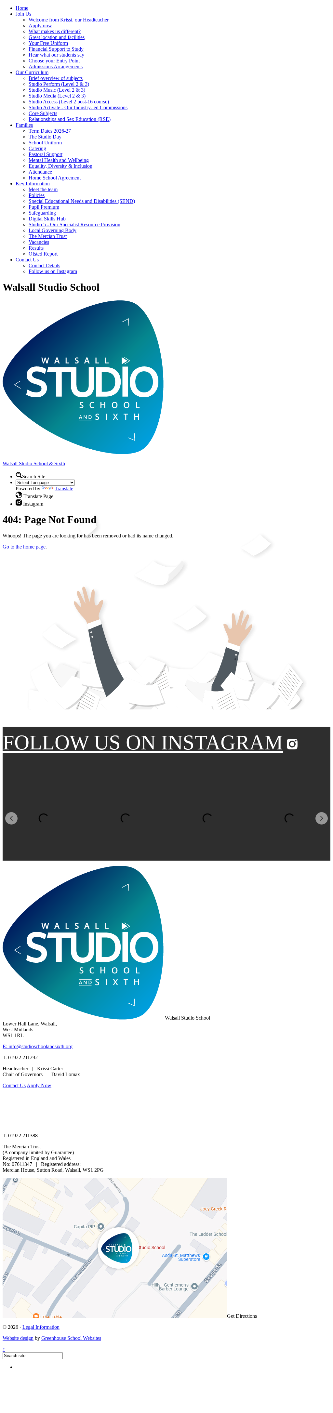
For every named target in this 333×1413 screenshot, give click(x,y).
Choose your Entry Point (54, 60)
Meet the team (43, 189)
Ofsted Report (43, 254)
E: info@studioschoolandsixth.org (38, 1046)
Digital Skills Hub (47, 218)
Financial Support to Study (56, 49)
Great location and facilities (57, 37)
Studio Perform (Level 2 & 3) (59, 84)
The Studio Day (45, 136)
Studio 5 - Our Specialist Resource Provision (74, 224)
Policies (37, 195)
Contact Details (44, 265)
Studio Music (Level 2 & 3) (57, 90)
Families (24, 125)
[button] (19, 495)
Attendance (40, 172)
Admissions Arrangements (56, 66)
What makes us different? (55, 31)
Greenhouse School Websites (71, 1338)
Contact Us (27, 259)
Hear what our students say (56, 55)
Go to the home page (24, 546)
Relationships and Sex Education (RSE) (70, 119)
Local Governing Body (52, 230)
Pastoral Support (45, 154)
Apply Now (39, 1085)
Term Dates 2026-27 (50, 131)
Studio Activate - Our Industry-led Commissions (78, 107)
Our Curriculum (32, 72)
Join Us (23, 14)
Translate (64, 488)
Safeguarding (42, 213)
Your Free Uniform (48, 43)
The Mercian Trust (48, 236)
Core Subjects (43, 113)
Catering (37, 148)
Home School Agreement (55, 177)
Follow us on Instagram (53, 271)
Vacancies (39, 242)
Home (22, 8)
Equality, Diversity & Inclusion (60, 166)
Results (36, 248)
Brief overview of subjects (56, 78)
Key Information (33, 183)
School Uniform (45, 142)
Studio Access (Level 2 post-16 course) (69, 101)
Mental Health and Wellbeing (59, 160)
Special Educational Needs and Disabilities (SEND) (82, 201)
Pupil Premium (44, 207)
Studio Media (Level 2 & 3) (57, 96)
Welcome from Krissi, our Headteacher (69, 19)
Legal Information (41, 1327)
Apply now (40, 25)
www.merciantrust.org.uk (117, 1124)
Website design (18, 1338)
